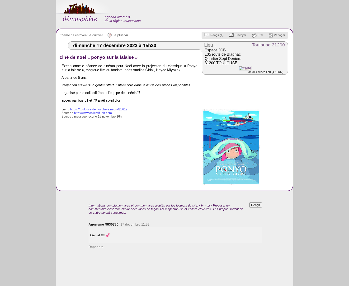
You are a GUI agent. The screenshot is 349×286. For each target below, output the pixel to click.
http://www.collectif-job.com (93, 113)
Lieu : (210, 45)
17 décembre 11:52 (135, 224)
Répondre (96, 247)
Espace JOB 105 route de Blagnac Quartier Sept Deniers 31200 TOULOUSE (223, 56)
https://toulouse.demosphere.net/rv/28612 (98, 109)
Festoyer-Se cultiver (88, 35)
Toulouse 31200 (268, 44)
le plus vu (121, 35)
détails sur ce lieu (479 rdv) (265, 72)
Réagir (255, 205)
